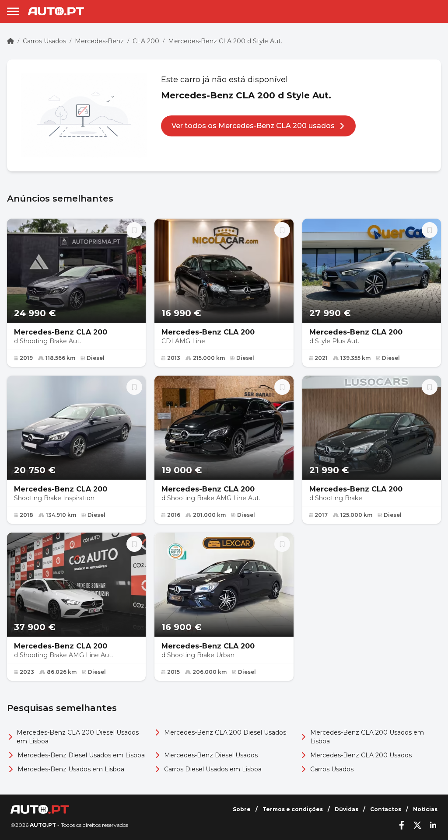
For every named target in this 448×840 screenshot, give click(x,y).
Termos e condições (292, 809)
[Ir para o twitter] (417, 825)
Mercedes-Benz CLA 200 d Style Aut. (225, 41)
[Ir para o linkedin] (433, 825)
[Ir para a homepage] (56, 11)
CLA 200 (146, 41)
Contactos (385, 809)
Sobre (242, 809)
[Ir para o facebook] (401, 825)
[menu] (13, 11)
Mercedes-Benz (99, 41)
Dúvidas (346, 809)
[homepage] (10, 41)
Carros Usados (44, 41)
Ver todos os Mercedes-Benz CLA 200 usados (253, 126)
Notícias (425, 809)
